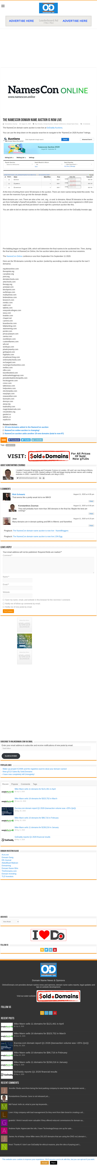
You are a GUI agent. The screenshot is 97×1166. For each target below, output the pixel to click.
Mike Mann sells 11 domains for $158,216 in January (37, 827)
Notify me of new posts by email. (18, 607)
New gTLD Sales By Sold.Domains (17, 772)
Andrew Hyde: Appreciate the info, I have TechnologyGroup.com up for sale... (41, 1128)
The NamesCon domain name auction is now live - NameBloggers (40, 531)
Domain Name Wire (10, 868)
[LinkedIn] (51, 950)
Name (6, 577)
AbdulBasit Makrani (10, 863)
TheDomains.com (9, 871)
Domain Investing (9, 874)
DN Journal (6, 860)
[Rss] (42, 950)
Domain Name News (72, 124)
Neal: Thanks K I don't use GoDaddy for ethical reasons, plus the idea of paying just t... (45, 1145)
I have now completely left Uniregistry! (18, 774)
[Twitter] (46, 950)
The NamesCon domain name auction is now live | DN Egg (37, 536)
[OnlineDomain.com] (48, 7)
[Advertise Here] (48, 21)
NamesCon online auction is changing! (22, 430)
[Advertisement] (48, 48)
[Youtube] (55, 950)
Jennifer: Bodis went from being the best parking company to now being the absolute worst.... (47, 1088)
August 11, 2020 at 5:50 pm (83, 506)
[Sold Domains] (48, 456)
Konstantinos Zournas (11, 124)
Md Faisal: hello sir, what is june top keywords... (28, 1104)
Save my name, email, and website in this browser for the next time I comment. (37, 600)
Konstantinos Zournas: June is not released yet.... (29, 1096)
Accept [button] (44, 1163)
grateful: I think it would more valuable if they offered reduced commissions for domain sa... (46, 1120)
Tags (35, 784)
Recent (5, 784)
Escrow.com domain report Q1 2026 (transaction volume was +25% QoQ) (45, 808)
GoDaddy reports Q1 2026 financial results (32, 837)
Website (6, 592)
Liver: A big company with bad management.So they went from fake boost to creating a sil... (46, 1112)
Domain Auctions (48, 124)
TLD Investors (7, 876)
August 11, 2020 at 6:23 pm (83, 519)
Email (6, 584)
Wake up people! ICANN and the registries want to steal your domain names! (35, 769)
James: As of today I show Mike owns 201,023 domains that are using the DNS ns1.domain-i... (48, 1137)
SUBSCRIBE (11, 756)
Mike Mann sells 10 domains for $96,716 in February (37, 818)
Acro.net (5, 855)
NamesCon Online (14, 256)
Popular (14, 784)
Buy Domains (39, 124)
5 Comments (86, 124)
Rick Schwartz (18, 494)
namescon (10, 445)
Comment (7, 555)
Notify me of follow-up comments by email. (22, 604)
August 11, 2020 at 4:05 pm (83, 494)
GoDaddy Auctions (54, 128)
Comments (25, 784)
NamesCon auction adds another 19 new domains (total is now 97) (34, 434)
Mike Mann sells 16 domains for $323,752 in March (36, 799)
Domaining (6, 866)
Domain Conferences (60, 124)
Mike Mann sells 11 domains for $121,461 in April (35, 789)
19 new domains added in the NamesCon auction (26, 427)
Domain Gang (7, 857)
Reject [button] (53, 1163)
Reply (91, 501)
